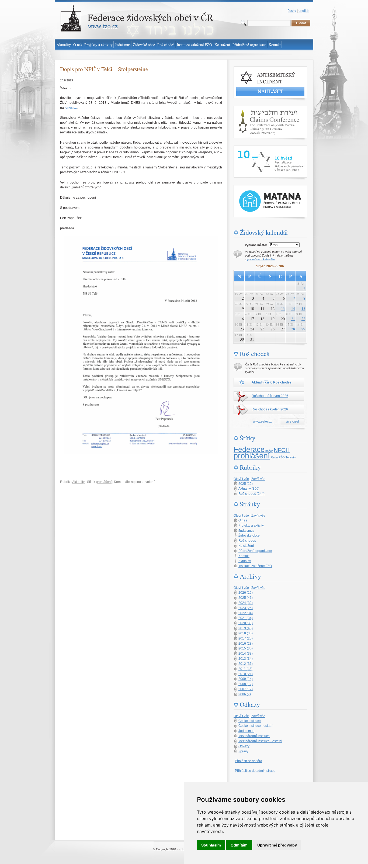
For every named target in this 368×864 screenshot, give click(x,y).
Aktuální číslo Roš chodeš (271, 382)
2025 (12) (245, 484)
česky (292, 11)
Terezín (291, 457)
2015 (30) (245, 648)
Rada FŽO (278, 457)
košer (269, 450)
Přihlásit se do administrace (255, 771)
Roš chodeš (247, 540)
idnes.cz (71, 107)
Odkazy (243, 746)
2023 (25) (245, 608)
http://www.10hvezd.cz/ (250, 148)
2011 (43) (245, 669)
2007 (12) (245, 689)
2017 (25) (245, 638)
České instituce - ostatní (255, 726)
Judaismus (246, 531)
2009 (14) (245, 679)
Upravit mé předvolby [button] (277, 845)
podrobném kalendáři (261, 259)
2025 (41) (245, 598)
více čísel (292, 421)
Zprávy (243, 751)
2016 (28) (245, 643)
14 (293, 308)
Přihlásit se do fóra (248, 761)
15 (303, 308)
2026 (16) (245, 593)
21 (293, 318)
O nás (242, 520)
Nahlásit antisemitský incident (255, 69)
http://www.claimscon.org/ (252, 108)
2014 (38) (245, 653)
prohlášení (104, 482)
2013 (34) (245, 659)
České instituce (249, 721)
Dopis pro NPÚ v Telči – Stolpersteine (104, 69)
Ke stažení (246, 546)
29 (303, 328)
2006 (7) (244, 694)
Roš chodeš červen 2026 (270, 396)
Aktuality (78, 482)
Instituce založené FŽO (255, 566)
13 (283, 308)
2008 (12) (245, 684)
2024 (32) (245, 603)
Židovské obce (249, 535)
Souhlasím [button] (211, 845)
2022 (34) (245, 613)
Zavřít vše (258, 479)
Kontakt (243, 556)
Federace (249, 449)
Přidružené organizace (255, 551)
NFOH (282, 450)
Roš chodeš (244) (251, 494)
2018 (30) (245, 633)
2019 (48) (245, 628)
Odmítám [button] (239, 845)
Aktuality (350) (248, 488)
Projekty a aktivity (251, 525)
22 (303, 318)
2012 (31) (245, 664)
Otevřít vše (241, 479)
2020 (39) (245, 623)
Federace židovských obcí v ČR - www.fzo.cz (87, 2)
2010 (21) (245, 674)
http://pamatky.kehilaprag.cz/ (254, 187)
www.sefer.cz (262, 421)
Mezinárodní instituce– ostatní (260, 741)
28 (293, 328)
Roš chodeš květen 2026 (270, 409)
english (303, 11)
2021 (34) (245, 618)
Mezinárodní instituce (254, 736)
